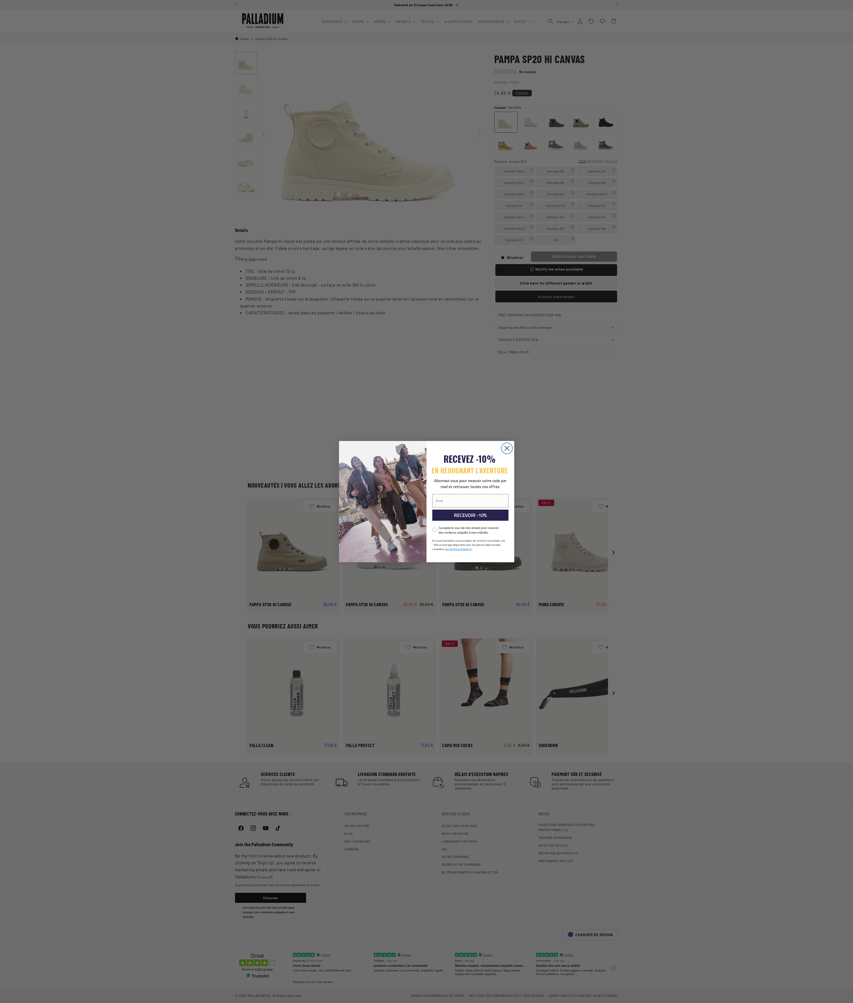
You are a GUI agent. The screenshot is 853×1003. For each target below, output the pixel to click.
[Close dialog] (506, 448)
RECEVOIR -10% (470, 515)
